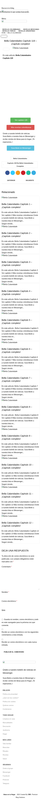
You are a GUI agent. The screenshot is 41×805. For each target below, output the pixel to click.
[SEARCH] (38, 8)
